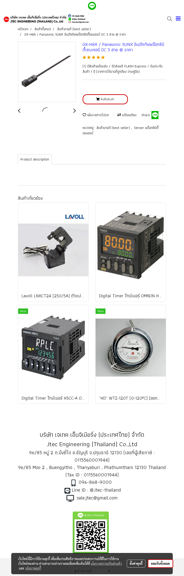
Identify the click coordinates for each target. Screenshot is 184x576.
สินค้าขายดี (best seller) (113, 128)
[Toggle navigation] (178, 19)
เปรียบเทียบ (128, 115)
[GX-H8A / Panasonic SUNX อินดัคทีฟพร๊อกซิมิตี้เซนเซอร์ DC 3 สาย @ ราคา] (47, 72)
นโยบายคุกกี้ (33, 568)
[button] (168, 18)
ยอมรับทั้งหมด (160, 563)
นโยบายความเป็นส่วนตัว (106, 563)
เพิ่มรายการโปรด (97, 115)
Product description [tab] (34, 159)
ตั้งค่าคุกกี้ (136, 563)
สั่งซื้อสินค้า (107, 99)
